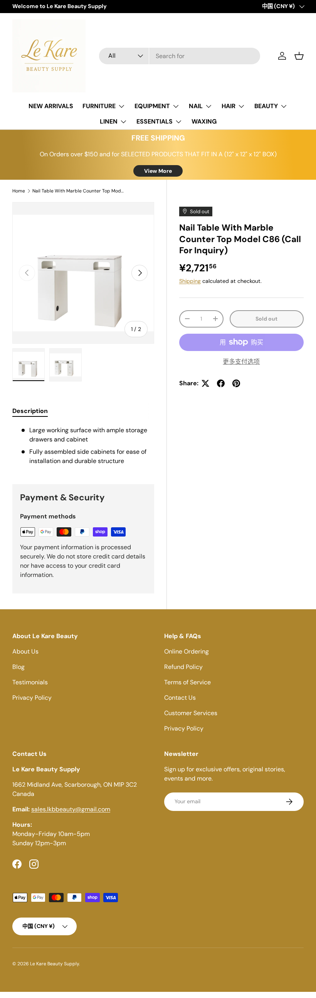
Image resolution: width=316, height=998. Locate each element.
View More (158, 170)
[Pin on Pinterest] (236, 383)
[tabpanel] (83, 446)
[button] (299, 55)
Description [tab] (30, 411)
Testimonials (30, 682)
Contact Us (180, 698)
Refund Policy (183, 667)
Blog (18, 667)
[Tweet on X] (205, 383)
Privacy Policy (32, 698)
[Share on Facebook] (221, 383)
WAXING (204, 121)
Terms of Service (187, 682)
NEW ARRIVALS (51, 106)
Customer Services (190, 713)
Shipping (190, 281)
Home (18, 191)
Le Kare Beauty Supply (54, 964)
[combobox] (179, 56)
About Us (25, 651)
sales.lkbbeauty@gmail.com (70, 809)
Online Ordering (186, 651)
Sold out (266, 318)
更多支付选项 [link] (241, 362)
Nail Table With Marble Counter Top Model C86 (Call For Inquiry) (78, 191)
